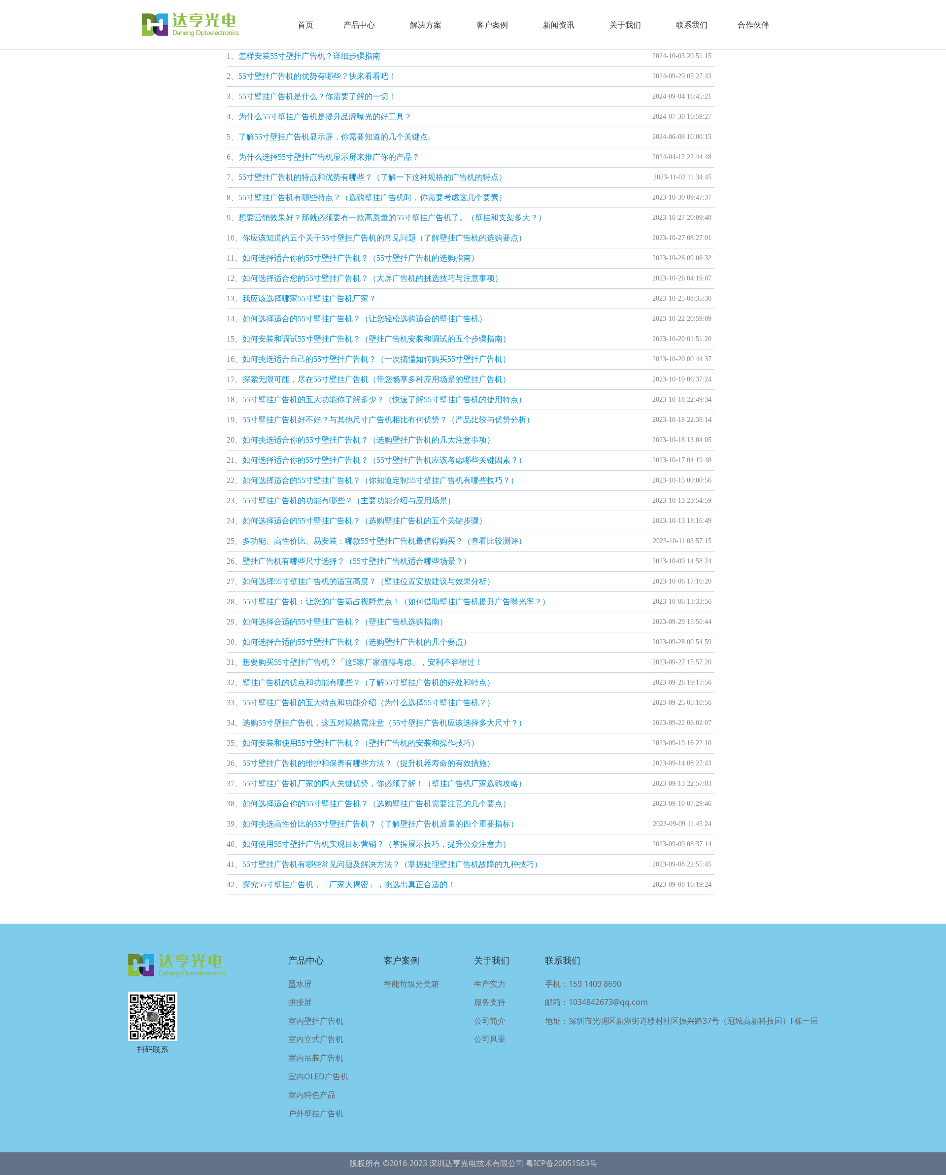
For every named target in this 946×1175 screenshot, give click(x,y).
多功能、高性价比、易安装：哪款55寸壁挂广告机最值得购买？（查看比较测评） (384, 541)
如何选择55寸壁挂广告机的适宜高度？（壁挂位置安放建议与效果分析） (368, 581)
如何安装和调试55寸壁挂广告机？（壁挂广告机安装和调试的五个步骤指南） (376, 339)
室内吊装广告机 (315, 1057)
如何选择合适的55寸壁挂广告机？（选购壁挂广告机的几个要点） (356, 642)
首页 (305, 24)
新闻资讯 (558, 24)
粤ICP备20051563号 (561, 1163)
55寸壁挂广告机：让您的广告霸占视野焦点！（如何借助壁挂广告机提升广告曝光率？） (396, 601)
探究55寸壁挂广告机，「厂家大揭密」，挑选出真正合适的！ (348, 884)
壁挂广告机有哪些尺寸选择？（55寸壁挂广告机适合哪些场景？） (356, 561)
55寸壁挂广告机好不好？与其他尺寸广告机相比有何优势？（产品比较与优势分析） (388, 419)
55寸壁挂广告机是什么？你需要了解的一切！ (317, 96)
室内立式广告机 (315, 1039)
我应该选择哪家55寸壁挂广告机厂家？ (309, 298)
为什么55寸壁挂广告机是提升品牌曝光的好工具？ (325, 116)
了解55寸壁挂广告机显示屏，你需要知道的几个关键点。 (337, 137)
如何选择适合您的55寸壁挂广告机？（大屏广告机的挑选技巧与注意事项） (372, 278)
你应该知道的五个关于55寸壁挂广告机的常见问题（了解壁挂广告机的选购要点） (384, 238)
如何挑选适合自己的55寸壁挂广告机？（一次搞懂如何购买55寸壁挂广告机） (376, 359)
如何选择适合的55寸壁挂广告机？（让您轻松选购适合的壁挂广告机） (364, 318)
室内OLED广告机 (318, 1076)
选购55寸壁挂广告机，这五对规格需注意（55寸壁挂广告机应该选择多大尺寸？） (384, 723)
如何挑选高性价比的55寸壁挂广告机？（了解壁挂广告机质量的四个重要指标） (380, 824)
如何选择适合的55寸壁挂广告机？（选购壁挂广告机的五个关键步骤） (364, 521)
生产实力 (490, 983)
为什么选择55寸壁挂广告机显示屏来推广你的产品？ (329, 157)
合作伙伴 (753, 24)
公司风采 (490, 1039)
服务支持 (490, 1002)
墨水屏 (300, 983)
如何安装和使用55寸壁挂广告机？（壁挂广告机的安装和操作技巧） (360, 743)
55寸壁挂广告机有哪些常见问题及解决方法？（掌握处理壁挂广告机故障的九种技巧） (392, 864)
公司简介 (490, 1020)
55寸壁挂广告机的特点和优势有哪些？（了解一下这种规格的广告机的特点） (372, 177)
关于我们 (625, 24)
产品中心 (359, 24)
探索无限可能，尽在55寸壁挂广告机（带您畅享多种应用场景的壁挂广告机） (376, 379)
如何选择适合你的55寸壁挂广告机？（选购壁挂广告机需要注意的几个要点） (376, 803)
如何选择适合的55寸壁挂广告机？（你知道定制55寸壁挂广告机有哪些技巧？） (380, 480)
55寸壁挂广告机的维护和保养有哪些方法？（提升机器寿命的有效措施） (368, 763)
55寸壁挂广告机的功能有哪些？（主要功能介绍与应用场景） (348, 500)
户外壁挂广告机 (315, 1113)
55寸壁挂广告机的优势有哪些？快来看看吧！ (317, 76)
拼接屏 (300, 1002)
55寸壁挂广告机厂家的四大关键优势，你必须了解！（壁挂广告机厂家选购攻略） (384, 783)
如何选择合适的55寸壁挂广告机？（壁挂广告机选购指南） (344, 622)
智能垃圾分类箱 (411, 983)
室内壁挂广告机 (315, 1020)
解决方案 (425, 24)
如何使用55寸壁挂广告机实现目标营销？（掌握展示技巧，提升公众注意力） (376, 844)
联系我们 (692, 24)
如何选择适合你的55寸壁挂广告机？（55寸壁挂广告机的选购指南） (360, 258)
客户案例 (492, 24)
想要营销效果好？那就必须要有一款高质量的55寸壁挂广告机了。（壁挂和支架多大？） (392, 217)
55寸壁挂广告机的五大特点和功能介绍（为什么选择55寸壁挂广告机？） (368, 702)
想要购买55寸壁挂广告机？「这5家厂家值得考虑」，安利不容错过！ (362, 662)
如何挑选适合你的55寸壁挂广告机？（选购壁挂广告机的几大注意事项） (368, 440)
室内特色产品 (312, 1094)
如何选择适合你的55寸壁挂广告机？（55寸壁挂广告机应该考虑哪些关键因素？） (384, 460)
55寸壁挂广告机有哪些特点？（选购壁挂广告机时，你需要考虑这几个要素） (372, 197)
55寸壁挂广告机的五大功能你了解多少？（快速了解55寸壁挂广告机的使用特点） (384, 399)
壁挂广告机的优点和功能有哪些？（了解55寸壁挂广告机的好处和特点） (368, 682)
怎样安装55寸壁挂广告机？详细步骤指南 (309, 56)
